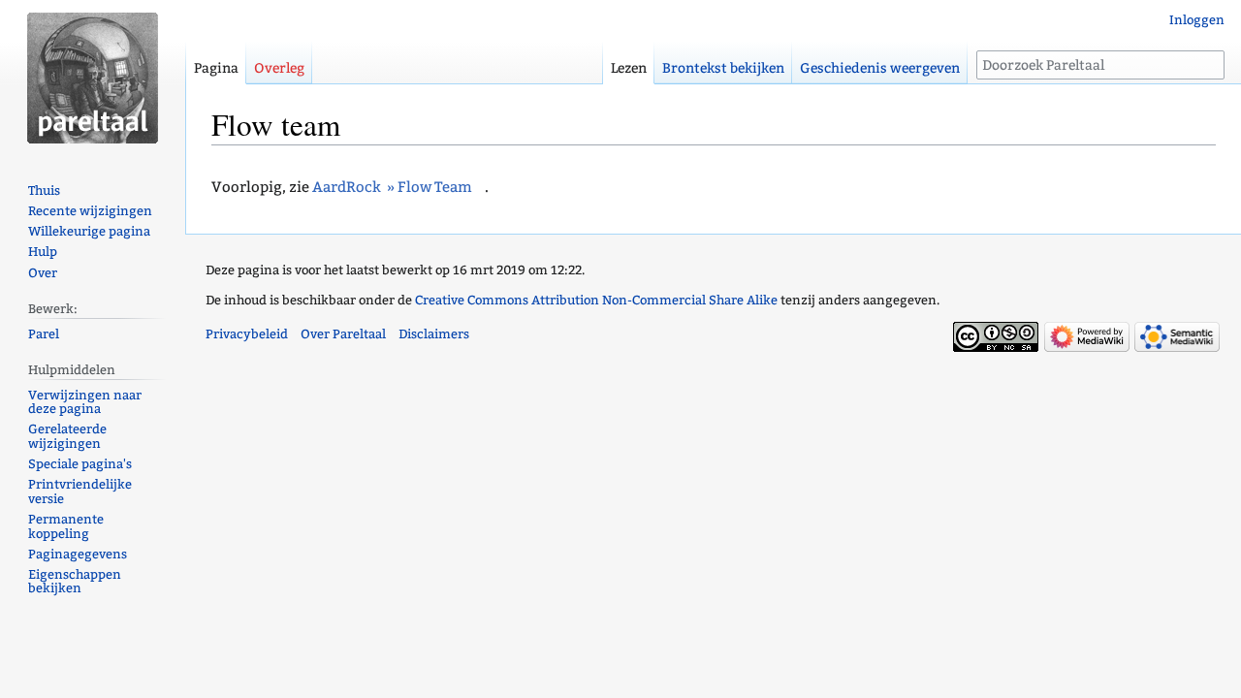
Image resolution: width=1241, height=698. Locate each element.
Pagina (216, 68)
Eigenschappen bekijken (74, 581)
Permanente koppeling (66, 526)
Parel (43, 334)
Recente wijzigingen (90, 211)
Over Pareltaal (343, 334)
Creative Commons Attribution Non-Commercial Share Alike (596, 300)
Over (42, 273)
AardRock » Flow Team (392, 187)
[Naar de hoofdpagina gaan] (92, 77)
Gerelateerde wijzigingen (67, 436)
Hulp (42, 251)
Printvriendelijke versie (80, 491)
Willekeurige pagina (89, 231)
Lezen (629, 68)
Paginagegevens (77, 554)
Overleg (279, 68)
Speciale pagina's (80, 464)
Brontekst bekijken (723, 68)
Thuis (44, 190)
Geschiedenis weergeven (880, 68)
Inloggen (1197, 20)
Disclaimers (433, 334)
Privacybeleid (247, 334)
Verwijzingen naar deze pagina (85, 402)
